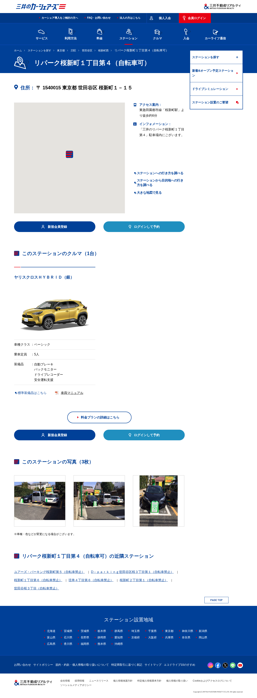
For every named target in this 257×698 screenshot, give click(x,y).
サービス (42, 38)
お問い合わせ (22, 664)
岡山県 (203, 637)
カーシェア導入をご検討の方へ (60, 17)
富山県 (51, 637)
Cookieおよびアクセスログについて (212, 680)
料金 (100, 38)
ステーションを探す (39, 50)
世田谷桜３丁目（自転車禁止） (36, 588)
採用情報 (79, 680)
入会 (186, 38)
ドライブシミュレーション (210, 89)
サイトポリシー (43, 664)
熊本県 (102, 643)
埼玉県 (135, 631)
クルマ (157, 38)
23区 (73, 50)
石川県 (68, 637)
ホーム (18, 50)
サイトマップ (153, 664)
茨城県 (85, 631)
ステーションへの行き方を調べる (160, 173)
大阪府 (152, 637)
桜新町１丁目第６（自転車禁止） (38, 580)
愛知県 (118, 637)
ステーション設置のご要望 (210, 102)
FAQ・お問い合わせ (99, 17)
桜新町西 (103, 50)
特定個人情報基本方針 (149, 680)
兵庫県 (169, 637)
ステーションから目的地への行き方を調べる (160, 182)
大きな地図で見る (149, 192)
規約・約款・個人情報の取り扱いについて (82, 664)
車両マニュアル (72, 393)
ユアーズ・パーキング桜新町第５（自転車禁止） (49, 572)
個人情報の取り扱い (177, 680)
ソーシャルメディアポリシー (76, 685)
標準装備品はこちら (32, 393)
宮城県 (68, 631)
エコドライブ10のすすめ (179, 664)
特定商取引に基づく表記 (126, 664)
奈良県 (186, 637)
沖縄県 (118, 643)
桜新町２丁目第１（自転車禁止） (144, 580)
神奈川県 (187, 631)
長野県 (85, 637)
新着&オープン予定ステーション (213, 73)
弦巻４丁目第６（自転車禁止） (90, 580)
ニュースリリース (98, 680)
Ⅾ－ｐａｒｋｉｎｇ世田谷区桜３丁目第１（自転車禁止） (132, 572)
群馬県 (118, 631)
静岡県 (102, 637)
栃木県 (102, 631)
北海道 (51, 631)
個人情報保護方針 (123, 680)
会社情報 (65, 680)
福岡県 (85, 643)
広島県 (51, 643)
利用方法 (71, 38)
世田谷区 (87, 50)
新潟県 (203, 631)
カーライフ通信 (215, 38)
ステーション (128, 38)
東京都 (61, 50)
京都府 (135, 637)
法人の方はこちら (130, 17)
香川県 (68, 643)
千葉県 (152, 631)
